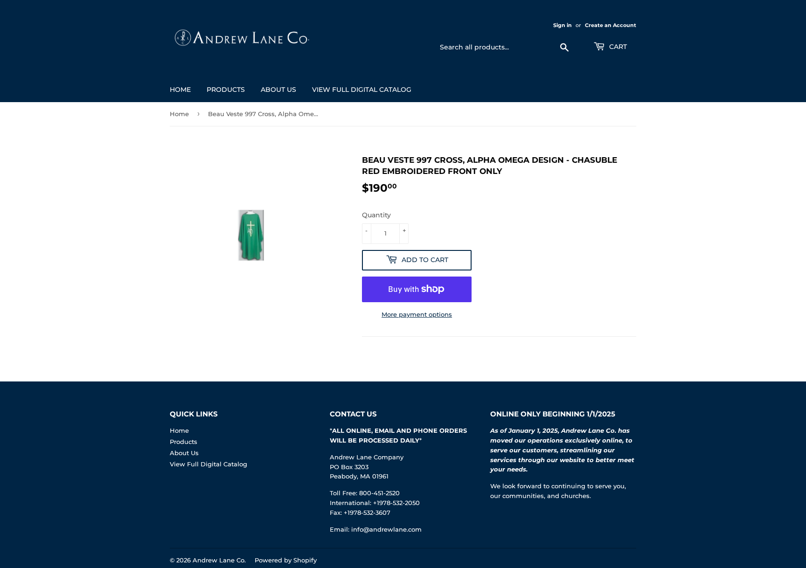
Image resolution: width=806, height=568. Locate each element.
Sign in (562, 25)
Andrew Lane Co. (219, 560)
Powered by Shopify (286, 560)
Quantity (376, 215)
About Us (278, 89)
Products (226, 89)
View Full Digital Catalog (361, 89)
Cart (617, 46)
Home (180, 89)
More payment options (417, 314)
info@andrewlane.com (386, 529)
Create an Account (610, 25)
